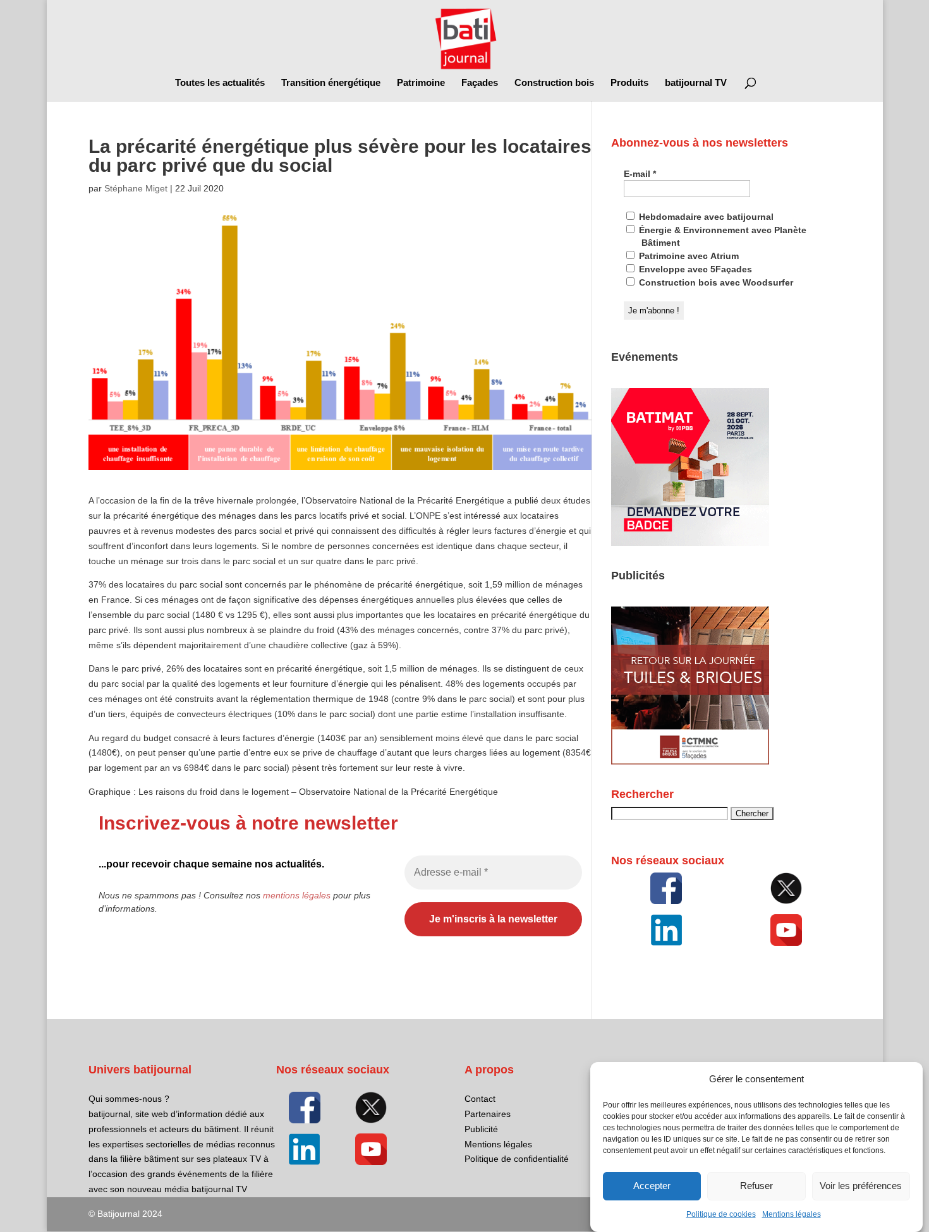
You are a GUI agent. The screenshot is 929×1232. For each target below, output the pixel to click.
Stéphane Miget (135, 188)
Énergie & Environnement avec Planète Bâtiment (721, 236)
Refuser (756, 1186)
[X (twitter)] (786, 888)
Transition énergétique (330, 83)
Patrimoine (421, 83)
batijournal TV (696, 83)
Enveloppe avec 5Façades (694, 269)
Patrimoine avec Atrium (687, 256)
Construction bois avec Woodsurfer (714, 282)
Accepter (652, 1186)
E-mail (640, 174)
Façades (479, 83)
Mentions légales (791, 1214)
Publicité (481, 1129)
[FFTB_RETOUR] (690, 761)
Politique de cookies (721, 1214)
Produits (629, 83)
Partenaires (487, 1114)
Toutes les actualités (220, 83)
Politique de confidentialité (516, 1159)
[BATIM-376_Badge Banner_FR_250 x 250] (690, 543)
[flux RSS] (665, 888)
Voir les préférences (861, 1186)
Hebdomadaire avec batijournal (705, 217)
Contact (479, 1099)
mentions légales (297, 895)
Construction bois (554, 83)
